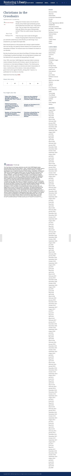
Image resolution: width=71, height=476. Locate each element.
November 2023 (53, 171)
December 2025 (53, 125)
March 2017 (52, 318)
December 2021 (53, 213)
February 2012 (52, 431)
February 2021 (52, 232)
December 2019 (53, 257)
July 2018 (51, 289)
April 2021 (51, 228)
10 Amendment (53, 49)
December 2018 (53, 279)
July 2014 (51, 377)
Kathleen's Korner (53, 76)
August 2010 (52, 458)
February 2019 (52, 276)
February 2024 (52, 165)
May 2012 (51, 425)
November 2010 (53, 453)
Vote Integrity (52, 102)
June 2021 (51, 224)
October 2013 (52, 394)
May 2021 (51, 226)
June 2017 (51, 313)
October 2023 (52, 173)
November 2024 (53, 149)
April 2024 (51, 162)
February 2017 (52, 320)
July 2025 (51, 134)
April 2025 (51, 139)
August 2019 (52, 265)
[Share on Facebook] (7, 83)
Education (51, 58)
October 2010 (52, 454)
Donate (51, 19)
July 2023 (51, 178)
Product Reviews (53, 89)
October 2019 (52, 261)
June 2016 (51, 335)
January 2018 (52, 300)
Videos (50, 41)
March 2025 (52, 141)
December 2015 (53, 346)
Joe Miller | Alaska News (55, 28)
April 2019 (51, 272)
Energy (50, 62)
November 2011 (53, 436)
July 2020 (51, 244)
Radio (50, 91)
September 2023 (53, 174)
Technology (52, 93)
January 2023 (52, 189)
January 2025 (52, 145)
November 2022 (53, 193)
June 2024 (51, 158)
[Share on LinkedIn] (30, 83)
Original (51, 84)
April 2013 (51, 405)
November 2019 (53, 259)
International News (54, 26)
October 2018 (52, 283)
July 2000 (51, 467)
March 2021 (52, 230)
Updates (51, 99)
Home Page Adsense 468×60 (56, 23)
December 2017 (53, 302)
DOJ (50, 56)
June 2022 (51, 202)
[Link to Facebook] (66, 3)
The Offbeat (52, 95)
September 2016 (53, 329)
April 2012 (51, 427)
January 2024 (52, 167)
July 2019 (51, 267)
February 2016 (52, 342)
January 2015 (52, 366)
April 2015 (51, 361)
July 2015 (51, 355)
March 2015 (52, 362)
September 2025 (53, 130)
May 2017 (51, 314)
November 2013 (53, 392)
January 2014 (52, 388)
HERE (18, 74)
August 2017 (52, 309)
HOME (50, 21)
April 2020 (51, 250)
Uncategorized (52, 97)
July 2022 (51, 200)
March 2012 (52, 429)
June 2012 (51, 423)
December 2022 (53, 191)
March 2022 (52, 208)
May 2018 (51, 292)
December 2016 (53, 324)
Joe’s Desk (51, 30)
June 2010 (51, 462)
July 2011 (51, 443)
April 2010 (51, 466)
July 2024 (51, 156)
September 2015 (53, 351)
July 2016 (51, 333)
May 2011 (51, 447)
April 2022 (51, 206)
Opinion (51, 37)
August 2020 (52, 243)
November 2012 (53, 414)
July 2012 (51, 421)
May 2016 (51, 337)
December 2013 (53, 390)
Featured (51, 64)
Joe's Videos (52, 75)
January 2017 (52, 322)
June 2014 (51, 379)
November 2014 (53, 370)
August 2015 (52, 353)
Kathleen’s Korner (53, 32)
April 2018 (51, 294)
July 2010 (51, 460)
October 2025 (52, 128)
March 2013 (52, 407)
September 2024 (53, 152)
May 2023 (51, 182)
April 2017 (51, 316)
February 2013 (52, 408)
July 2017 (51, 311)
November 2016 (53, 326)
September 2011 (53, 440)
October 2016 (52, 327)
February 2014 (52, 386)
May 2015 (51, 359)
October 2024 (52, 150)
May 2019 (51, 270)
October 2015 (52, 349)
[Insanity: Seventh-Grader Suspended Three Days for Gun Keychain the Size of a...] (1, 238)
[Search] (57, 3)
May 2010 (51, 464)
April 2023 (51, 184)
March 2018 (52, 296)
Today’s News (52, 39)
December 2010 (53, 451)
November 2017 (53, 303)
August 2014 (52, 375)
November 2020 (53, 237)
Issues (50, 73)
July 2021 (51, 222)
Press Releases (52, 88)
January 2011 (52, 449)
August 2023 (52, 176)
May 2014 (51, 381)
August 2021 (52, 220)
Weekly (50, 104)
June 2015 (51, 357)
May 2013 (51, 403)
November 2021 (53, 215)
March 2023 (52, 186)
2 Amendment (52, 51)
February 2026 (52, 121)
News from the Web (54, 80)
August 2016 (52, 331)
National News (52, 34)
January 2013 (52, 410)
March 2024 (52, 163)
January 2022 (52, 211)
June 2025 (51, 136)
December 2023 (53, 169)
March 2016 (52, 340)
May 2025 (51, 138)
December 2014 (53, 368)
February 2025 (52, 143)
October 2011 (52, 438)
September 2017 (53, 307)
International (52, 71)
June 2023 (51, 180)
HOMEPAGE (52, 25)
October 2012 (52, 416)
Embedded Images (53, 60)
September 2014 (53, 373)
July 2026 (51, 112)
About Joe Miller (53, 12)
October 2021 (52, 217)
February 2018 (52, 298)
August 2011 (52, 442)
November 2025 (53, 127)
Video (50, 100)
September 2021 (53, 219)
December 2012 (53, 412)
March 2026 (52, 119)
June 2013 (51, 401)
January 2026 (52, 123)
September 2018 (53, 285)
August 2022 (52, 198)
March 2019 (52, 274)
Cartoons (51, 54)
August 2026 (52, 110)
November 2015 (53, 348)
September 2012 (53, 418)
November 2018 (53, 281)
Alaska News (52, 15)
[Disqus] (24, 141)
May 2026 (51, 115)
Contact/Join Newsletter (55, 17)
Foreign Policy (52, 65)
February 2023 (52, 187)
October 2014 (52, 372)
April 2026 (51, 117)
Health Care (52, 69)
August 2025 (52, 132)
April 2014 (51, 383)
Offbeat (51, 36)
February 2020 (52, 254)
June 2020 (51, 246)
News (50, 78)
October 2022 (52, 195)
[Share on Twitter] (15, 83)
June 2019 (51, 268)
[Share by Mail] (38, 83)
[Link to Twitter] (64, 3)
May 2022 (51, 204)
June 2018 (51, 291)
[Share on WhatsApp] (22, 83)
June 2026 (51, 114)
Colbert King (16, 19)
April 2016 (51, 338)
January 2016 (52, 344)
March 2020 (52, 252)
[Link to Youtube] (62, 3)
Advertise (51, 14)
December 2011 (53, 434)
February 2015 (52, 364)
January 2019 (52, 278)
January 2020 (52, 255)
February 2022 (52, 209)
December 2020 (53, 235)
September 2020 (53, 241)
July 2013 (51, 399)
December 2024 (53, 147)
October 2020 (52, 239)
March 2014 (52, 385)
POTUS (50, 86)
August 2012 (52, 419)
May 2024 (51, 160)
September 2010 (53, 456)
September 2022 (53, 197)
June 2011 (51, 445)
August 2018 (52, 287)
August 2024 (52, 154)
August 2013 (52, 397)
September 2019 (53, 263)
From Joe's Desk (53, 67)
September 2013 (53, 396)
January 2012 (52, 432)
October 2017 (52, 305)
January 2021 (52, 233)
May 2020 (51, 248)
